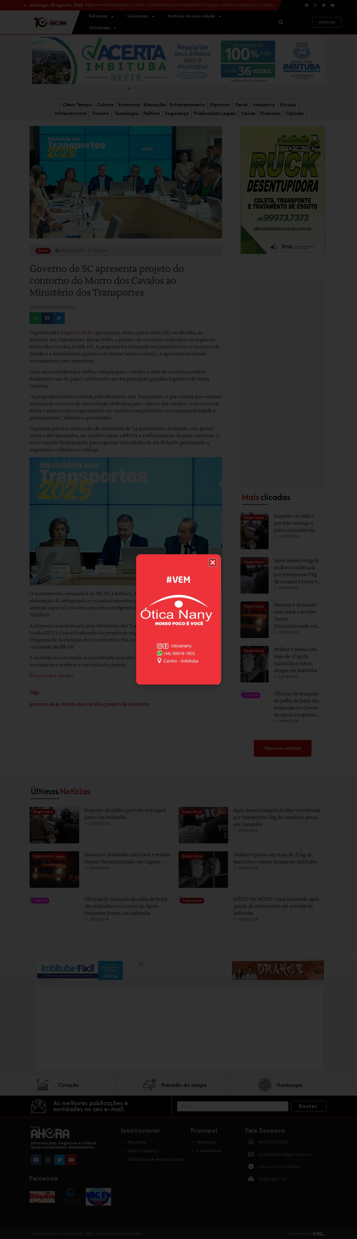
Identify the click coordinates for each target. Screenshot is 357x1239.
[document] (178, 619)
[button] (213, 562)
